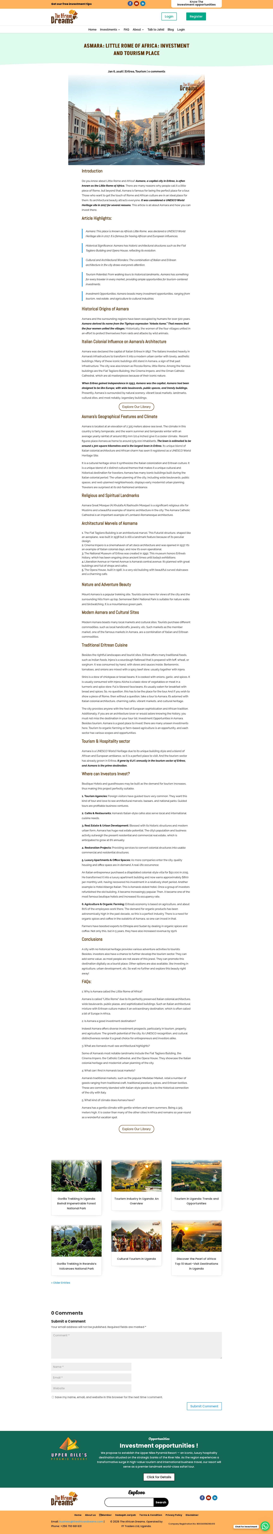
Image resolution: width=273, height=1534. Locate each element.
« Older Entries (60, 1283)
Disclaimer (192, 1515)
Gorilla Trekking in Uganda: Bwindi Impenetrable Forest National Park (76, 1203)
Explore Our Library (136, 407)
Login (169, 16)
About (137, 29)
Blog (171, 29)
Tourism (140, 71)
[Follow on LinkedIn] (142, 3)
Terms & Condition (150, 1515)
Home (92, 29)
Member (105, 1515)
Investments (108, 29)
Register (196, 16)
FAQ (126, 29)
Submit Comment (204, 1406)
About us (90, 1515)
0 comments (156, 71)
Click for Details (159, 1477)
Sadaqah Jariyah (125, 1515)
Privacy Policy (174, 1515)
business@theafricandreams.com (81, 1521)
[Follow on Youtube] (136, 3)
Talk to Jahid (156, 29)
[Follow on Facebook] (130, 3)
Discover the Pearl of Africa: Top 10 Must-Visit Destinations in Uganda (196, 1263)
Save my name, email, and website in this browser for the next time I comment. (109, 1397)
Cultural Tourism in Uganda (136, 1259)
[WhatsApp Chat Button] (265, 1526)
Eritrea (129, 71)
